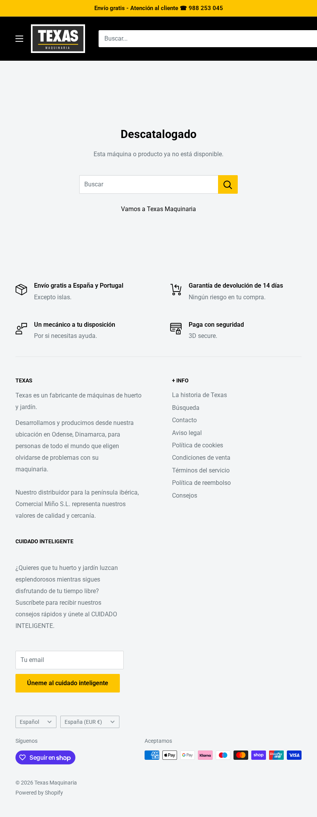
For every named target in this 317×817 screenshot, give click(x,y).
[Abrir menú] (19, 39)
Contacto (184, 420)
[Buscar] (228, 184)
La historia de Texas (199, 395)
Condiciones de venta (201, 457)
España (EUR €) (83, 722)
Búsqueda (185, 407)
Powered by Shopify (39, 793)
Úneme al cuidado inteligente (67, 683)
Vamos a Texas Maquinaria (158, 209)
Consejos (184, 495)
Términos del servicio (201, 470)
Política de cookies (197, 445)
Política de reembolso (201, 482)
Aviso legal (187, 433)
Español (29, 722)
